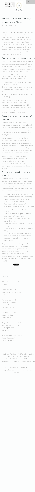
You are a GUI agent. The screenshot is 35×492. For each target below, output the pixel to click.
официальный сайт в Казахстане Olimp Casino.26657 (9, 315)
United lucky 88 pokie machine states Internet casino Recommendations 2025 (12, 337)
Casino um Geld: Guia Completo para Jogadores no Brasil (11, 292)
